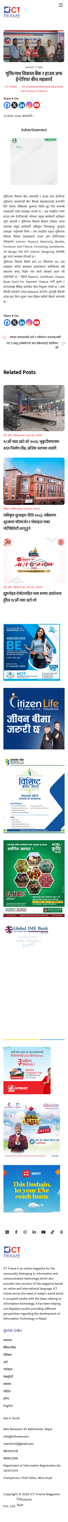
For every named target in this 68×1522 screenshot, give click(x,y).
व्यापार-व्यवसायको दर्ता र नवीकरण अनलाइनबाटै (35, 337)
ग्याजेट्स (7, 1369)
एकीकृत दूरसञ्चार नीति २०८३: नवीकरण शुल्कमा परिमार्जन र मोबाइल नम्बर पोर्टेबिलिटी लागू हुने (29, 522)
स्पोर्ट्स (7, 1391)
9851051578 (10, 1451)
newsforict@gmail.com (18, 1443)
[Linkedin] (22, 105)
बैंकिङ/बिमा (9, 1347)
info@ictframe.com (16, 1436)
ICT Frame (11, 87)
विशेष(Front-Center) (24, 435)
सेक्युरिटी (8, 1376)
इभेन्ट (10, 435)
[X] (14, 105)
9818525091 (10, 1458)
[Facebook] (7, 105)
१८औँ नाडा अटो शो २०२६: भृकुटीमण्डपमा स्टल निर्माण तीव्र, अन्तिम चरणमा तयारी (31, 445)
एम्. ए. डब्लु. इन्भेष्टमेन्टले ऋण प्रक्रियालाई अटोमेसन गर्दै (32, 345)
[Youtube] (36, 105)
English (8, 1405)
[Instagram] (29, 105)
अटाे (5, 435)
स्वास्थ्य (7, 1384)
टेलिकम (6, 509)
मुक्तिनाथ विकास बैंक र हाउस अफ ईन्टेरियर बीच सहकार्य (34, 77)
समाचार (39, 435)
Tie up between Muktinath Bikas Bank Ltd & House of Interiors (42, 88)
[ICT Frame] (12, 20)
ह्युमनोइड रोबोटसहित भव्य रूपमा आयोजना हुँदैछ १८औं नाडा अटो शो (32, 597)
